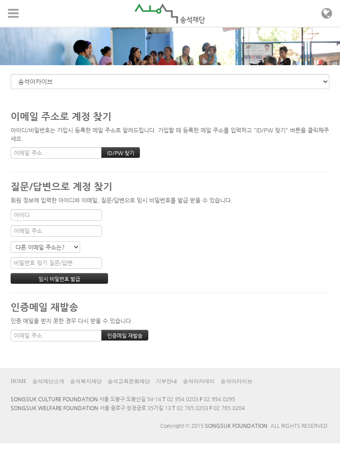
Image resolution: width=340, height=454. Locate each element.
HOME (19, 381)
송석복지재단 (86, 381)
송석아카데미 (199, 381)
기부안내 (166, 381)
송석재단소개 (48, 381)
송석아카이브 (236, 381)
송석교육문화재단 (129, 381)
